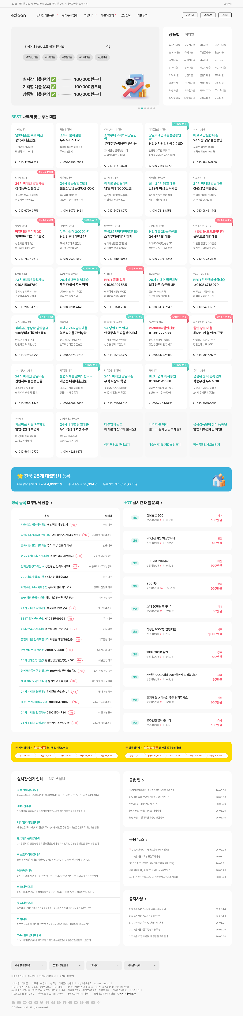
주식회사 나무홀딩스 (126, 993)
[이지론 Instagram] (19, 1002)
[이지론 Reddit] (30, 1002)
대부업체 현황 (30, 502)
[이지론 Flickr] (76, 1002)
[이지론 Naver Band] (59, 1002)
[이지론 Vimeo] (87, 1002)
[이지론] (18, 15)
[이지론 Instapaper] (70, 1002)
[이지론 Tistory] (64, 1002)
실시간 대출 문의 (141, 502)
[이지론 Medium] (25, 1002)
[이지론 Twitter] (42, 1002)
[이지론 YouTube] (93, 1002)
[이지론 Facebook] (53, 1002)
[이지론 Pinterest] (36, 1002)
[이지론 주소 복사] (99, 1002)
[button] (139, 108)
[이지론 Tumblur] (47, 1002)
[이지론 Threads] (82, 1002)
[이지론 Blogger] (13, 1002)
